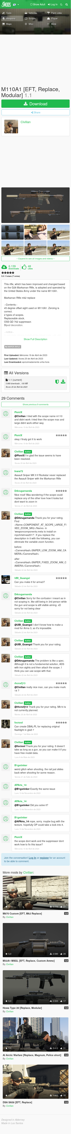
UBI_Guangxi (22, 578)
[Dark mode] (61, 4)
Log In (32, 857)
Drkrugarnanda (23, 490)
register (44, 857)
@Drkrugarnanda (24, 517)
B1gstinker (20, 765)
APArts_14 (20, 785)
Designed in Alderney (13, 1119)
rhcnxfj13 (19, 683)
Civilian (26, 122)
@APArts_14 (21, 821)
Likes (30, 269)
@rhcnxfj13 (21, 706)
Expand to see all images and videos (35, 258)
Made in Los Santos (12, 1123)
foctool (18, 722)
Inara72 (18, 471)
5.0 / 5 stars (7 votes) (10, 276)
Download (37, 104)
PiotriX (18, 412)
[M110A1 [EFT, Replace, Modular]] (35, 205)
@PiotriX (19, 455)
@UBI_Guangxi (23, 624)
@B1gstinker (22, 788)
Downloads (14, 269)
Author (28, 451)
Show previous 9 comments (35, 404)
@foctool (19, 746)
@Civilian (20, 416)
